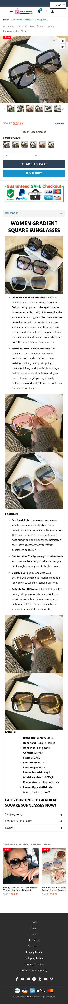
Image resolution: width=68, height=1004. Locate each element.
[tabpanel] (34, 69)
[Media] (63, 46)
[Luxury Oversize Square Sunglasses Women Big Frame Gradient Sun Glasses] (21, 865)
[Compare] (63, 41)
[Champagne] (15, 144)
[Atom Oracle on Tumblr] (40, 980)
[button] (5, 109)
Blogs (34, 928)
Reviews (10, 828)
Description (11, 213)
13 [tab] (54, 99)
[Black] (6, 144)
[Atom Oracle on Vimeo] (51, 980)
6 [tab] (30, 99)
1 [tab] (13, 99)
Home (34, 934)
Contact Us (34, 946)
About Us (34, 940)
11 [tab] (48, 99)
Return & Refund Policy (18, 821)
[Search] (45, 11)
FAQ (34, 922)
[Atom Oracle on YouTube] (45, 980)
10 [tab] (44, 99)
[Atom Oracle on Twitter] (22, 980)
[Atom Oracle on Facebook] (16, 980)
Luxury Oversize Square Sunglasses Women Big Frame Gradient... (20, 889)
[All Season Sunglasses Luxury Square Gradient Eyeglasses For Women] (34, 69)
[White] (33, 144)
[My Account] (51, 11)
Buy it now (34, 173)
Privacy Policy (34, 952)
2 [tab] (16, 99)
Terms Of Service (34, 964)
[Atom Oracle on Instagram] (34, 980)
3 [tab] (20, 99)
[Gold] (24, 144)
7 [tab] (34, 99)
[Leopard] (51, 144)
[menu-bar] (10, 11)
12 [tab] (51, 99)
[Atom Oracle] (23, 11)
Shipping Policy (14, 814)
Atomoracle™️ (31, 997)
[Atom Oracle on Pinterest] (28, 980)
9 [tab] (41, 99)
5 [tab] (27, 99)
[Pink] (42, 144)
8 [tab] (37, 99)
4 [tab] (23, 99)
